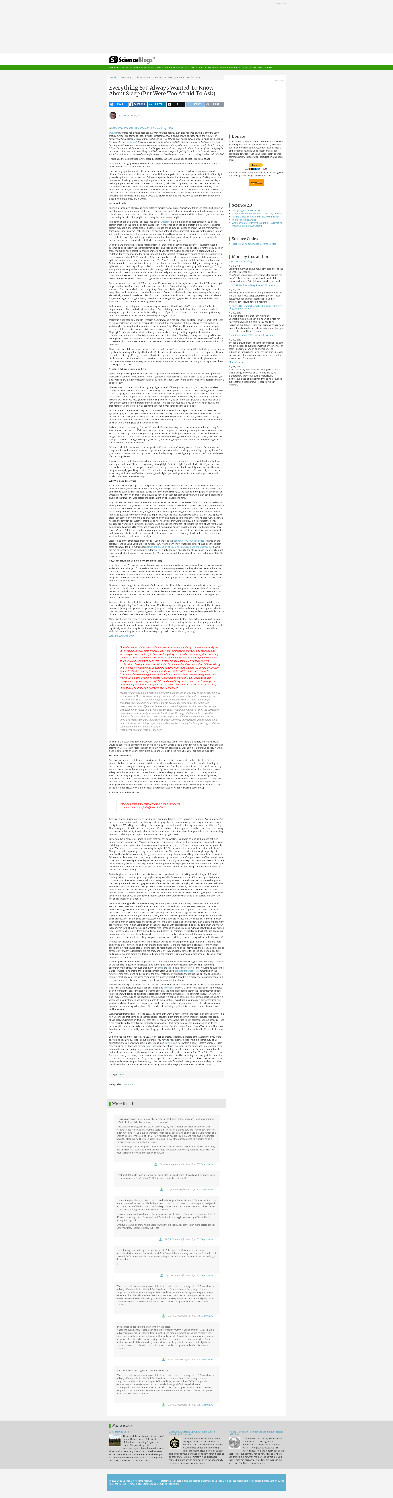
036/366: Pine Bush (119, 1431)
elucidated (164, 221)
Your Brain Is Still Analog (244, 219)
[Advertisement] (196, 26)
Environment (155, 68)
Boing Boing (171, 1042)
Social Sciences (174, 68)
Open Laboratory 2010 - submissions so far (251, 335)
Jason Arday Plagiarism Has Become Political (254, 243)
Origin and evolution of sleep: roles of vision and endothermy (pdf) (180, 546)
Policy (202, 68)
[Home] (138, 60)
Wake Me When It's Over (121, 635)
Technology (248, 68)
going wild (132, 141)
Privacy (157, 1480)
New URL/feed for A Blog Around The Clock (252, 285)
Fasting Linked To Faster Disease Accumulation (255, 216)
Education (191, 68)
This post (113, 132)
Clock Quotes (236, 362)
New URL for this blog (240, 261)
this (161, 967)
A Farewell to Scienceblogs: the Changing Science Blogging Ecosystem (255, 307)
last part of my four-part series (188, 540)
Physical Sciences (135, 68)
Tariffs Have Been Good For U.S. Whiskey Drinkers (257, 213)
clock (113, 77)
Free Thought (265, 68)
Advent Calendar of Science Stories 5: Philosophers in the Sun (256, 1432)
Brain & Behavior (230, 68)
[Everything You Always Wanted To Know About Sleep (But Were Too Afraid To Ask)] (141, 128)
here (148, 1045)
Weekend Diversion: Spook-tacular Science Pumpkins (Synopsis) (192, 1432)
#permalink (207, 1164)
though (168, 987)
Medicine (213, 68)
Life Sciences (116, 68)
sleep (121, 1074)
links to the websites (186, 970)
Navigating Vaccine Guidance (246, 210)
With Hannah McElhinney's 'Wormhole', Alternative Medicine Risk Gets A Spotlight (257, 224)
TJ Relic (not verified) (177, 1239)
